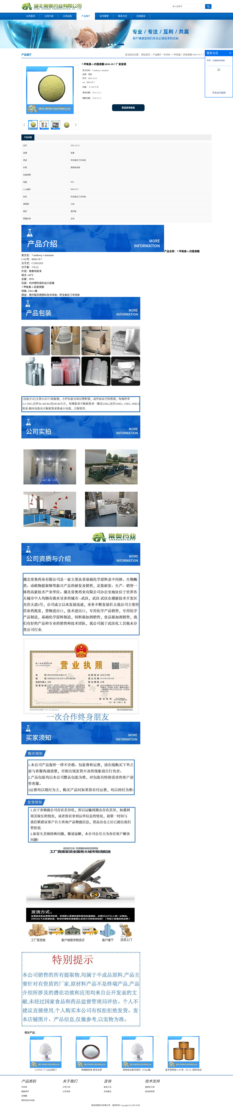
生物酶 (24, 1096)
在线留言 (140, 16)
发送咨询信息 (128, 107)
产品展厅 (85, 16)
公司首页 (30, 16)
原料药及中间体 (28, 1100)
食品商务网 (150, 1091)
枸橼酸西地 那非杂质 (91, 1070)
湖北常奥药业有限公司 (100, 1105)
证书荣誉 (104, 16)
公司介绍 (49, 16)
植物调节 (25, 1091)
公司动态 (67, 16)
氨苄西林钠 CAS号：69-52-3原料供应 (183, 1070)
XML (138, 1105)
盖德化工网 (150, 1087)
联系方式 (122, 16)
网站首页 (145, 54)
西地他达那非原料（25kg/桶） (137, 1070)
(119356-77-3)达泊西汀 (46, 1070)
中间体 (166, 54)
